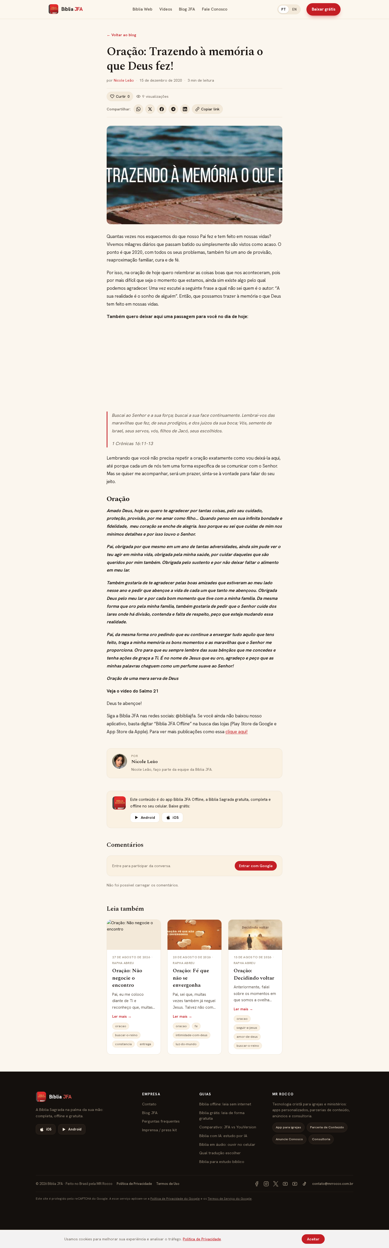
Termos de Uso (167, 1183)
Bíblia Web (142, 9)
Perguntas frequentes (161, 1121)
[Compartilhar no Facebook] (161, 109)
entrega (145, 1044)
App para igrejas (288, 1127)
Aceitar (313, 1239)
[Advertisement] (194, 366)
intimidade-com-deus (191, 1035)
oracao (120, 1026)
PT (283, 9)
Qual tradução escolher (220, 1152)
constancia (123, 1044)
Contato (149, 1103)
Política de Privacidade (134, 1183)
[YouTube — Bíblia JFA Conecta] (294, 1183)
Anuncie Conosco (289, 1139)
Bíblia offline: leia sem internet (225, 1103)
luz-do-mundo (186, 1044)
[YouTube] (285, 1183)
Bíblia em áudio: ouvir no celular (227, 1144)
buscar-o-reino (126, 1035)
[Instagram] (266, 1183)
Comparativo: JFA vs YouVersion (227, 1126)
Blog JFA (187, 9)
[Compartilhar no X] (150, 109)
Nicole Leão (124, 80)
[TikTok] (304, 1183)
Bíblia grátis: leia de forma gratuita (222, 1115)
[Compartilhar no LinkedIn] (185, 109)
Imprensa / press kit (159, 1129)
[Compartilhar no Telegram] (173, 109)
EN (294, 9)
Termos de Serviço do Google (230, 1198)
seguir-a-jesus (247, 1028)
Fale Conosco (214, 9)
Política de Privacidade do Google (175, 1198)
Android (148, 817)
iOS (176, 817)
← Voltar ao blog (121, 34)
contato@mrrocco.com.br (332, 1183)
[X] (275, 1183)
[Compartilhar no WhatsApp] (138, 109)
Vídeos (165, 9)
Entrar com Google (256, 865)
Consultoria (321, 1139)
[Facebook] (256, 1183)
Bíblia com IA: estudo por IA (223, 1135)
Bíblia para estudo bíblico (221, 1161)
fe (196, 1026)
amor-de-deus (247, 1037)
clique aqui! (236, 732)
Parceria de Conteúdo (327, 1127)
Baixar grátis (323, 9)
